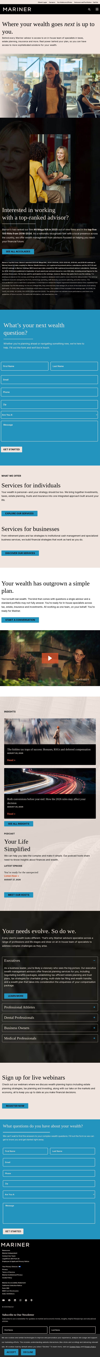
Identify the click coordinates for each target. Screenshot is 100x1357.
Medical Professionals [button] (20, 1038)
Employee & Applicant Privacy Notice (15, 1261)
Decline (28, 1352)
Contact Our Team (8, 1256)
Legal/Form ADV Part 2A (10, 1259)
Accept (11, 1352)
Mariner (15, 1245)
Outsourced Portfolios (83, 2)
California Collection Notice (12, 1285)
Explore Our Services (19, 513)
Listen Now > (11, 876)
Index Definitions (8, 1294)
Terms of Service (8, 1272)
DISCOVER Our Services (20, 553)
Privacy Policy (90, 1347)
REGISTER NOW (15, 1106)
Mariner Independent (9, 1253)
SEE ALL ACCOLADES (18, 251)
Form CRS (5, 1288)
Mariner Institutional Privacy (12, 1275)
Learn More (15, 996)
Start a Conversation (20, 620)
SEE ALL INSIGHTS (18, 823)
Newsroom (6, 1250)
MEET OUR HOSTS (18, 895)
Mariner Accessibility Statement (14, 1283)
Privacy (5, 1269)
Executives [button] (12, 960)
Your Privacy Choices (10, 1266)
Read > (11, 760)
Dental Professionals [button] (19, 1018)
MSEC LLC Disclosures (10, 1291)
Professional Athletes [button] (19, 1007)
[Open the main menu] (97, 9)
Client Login (42, 2)
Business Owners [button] (16, 1028)
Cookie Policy (7, 1278)
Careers (52, 2)
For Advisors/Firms (64, 2)
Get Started (11, 449)
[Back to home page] (17, 10)
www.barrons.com (51, 294)
